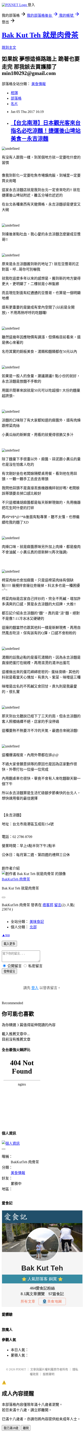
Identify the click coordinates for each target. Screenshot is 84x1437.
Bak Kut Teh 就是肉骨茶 (40, 35)
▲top (6, 935)
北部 (33, 927)
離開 (26, 1428)
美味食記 (37, 922)
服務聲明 (48, 1374)
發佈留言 (9, 971)
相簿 (14, 93)
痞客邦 (48, 905)
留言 (57, 905)
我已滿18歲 (11, 1428)
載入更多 (9, 944)
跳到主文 (9, 47)
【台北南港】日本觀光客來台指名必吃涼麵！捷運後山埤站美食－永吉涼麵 (46, 131)
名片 (14, 104)
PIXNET (21, 1369)
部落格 (16, 98)
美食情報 (38, 84)
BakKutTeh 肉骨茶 (16, 879)
